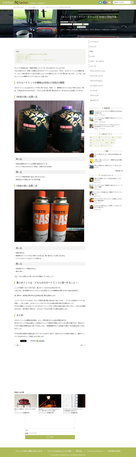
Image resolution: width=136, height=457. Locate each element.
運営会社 (79, 451)
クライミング (94, 95)
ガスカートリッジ (67, 24)
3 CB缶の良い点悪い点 (23, 58)
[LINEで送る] (40, 341)
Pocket (33, 341)
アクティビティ (107, 145)
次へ (82, 345)
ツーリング (93, 90)
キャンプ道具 (117, 137)
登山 (91, 51)
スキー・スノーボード (97, 61)
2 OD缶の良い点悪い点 (23, 56)
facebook (104, 2)
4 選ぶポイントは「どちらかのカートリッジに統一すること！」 (36, 60)
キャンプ (93, 46)
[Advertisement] (50, 368)
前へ (18, 345)
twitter (100, 2)
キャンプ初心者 (96, 140)
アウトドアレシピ (105, 137)
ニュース (93, 66)
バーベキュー (94, 41)
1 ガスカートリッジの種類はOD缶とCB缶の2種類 (31, 54)
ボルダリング (94, 100)
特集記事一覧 (119, 170)
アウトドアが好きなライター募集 (59, 451)
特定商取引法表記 (114, 451)
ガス (87, 24)
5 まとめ (18, 62)
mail (109, 2)
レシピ (92, 56)
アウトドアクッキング (98, 142)
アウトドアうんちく (96, 81)
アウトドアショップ (96, 76)
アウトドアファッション (97, 71)
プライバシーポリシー (95, 451)
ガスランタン (78, 24)
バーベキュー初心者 (109, 140)
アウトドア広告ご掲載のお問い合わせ (29, 451)
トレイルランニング (96, 85)
